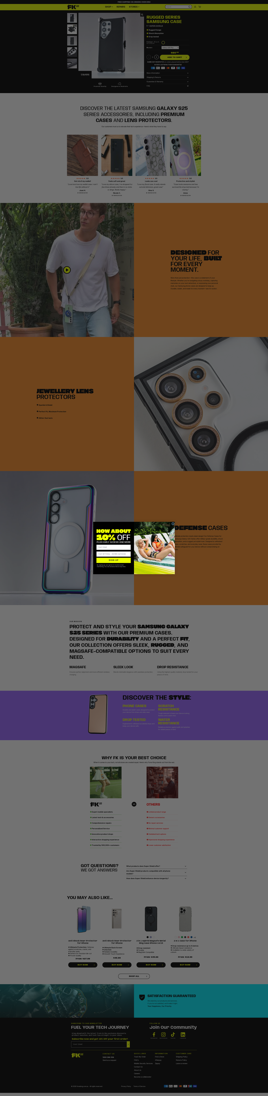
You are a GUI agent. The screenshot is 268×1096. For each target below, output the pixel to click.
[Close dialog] (173, 524)
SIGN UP (114, 560)
